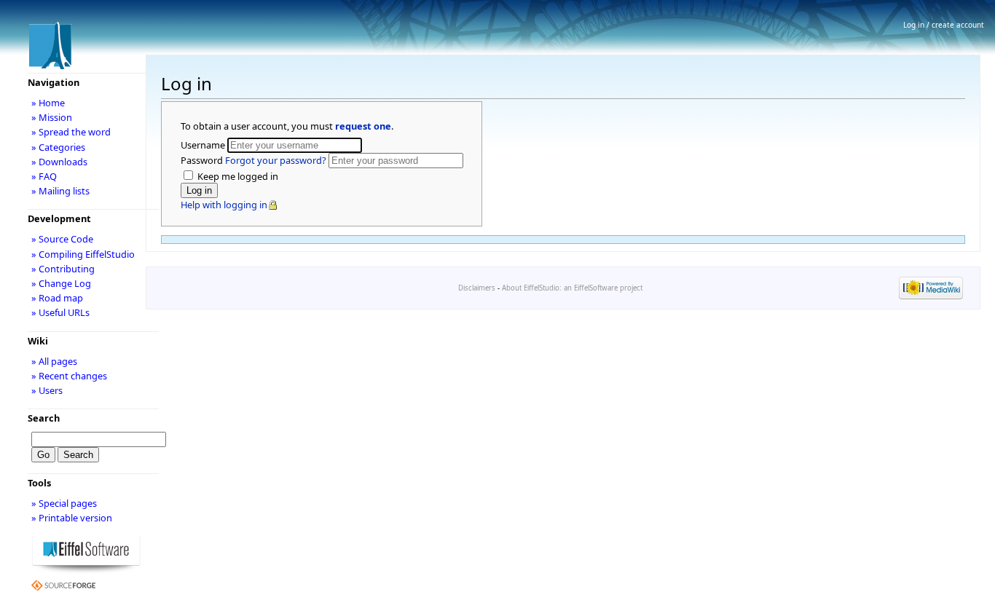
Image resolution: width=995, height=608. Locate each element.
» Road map (57, 297)
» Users (47, 390)
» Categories (58, 147)
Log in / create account (943, 25)
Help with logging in (224, 204)
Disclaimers (476, 288)
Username (204, 144)
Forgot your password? (275, 160)
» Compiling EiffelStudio (83, 254)
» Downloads (59, 161)
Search (44, 418)
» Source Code (62, 238)
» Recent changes (69, 375)
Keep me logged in (236, 176)
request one (363, 126)
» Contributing (63, 268)
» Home (48, 102)
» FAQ (44, 176)
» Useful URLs (60, 312)
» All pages (54, 361)
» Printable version (71, 517)
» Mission (51, 117)
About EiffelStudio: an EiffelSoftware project (572, 288)
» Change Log (61, 283)
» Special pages (64, 503)
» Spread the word (71, 131)
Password (253, 160)
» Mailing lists (60, 190)
